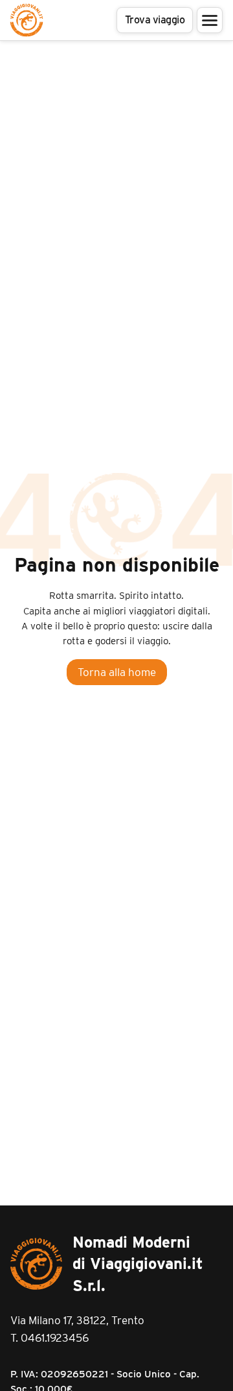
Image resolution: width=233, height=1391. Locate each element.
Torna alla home (117, 672)
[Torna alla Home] (26, 20)
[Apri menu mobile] (210, 20)
